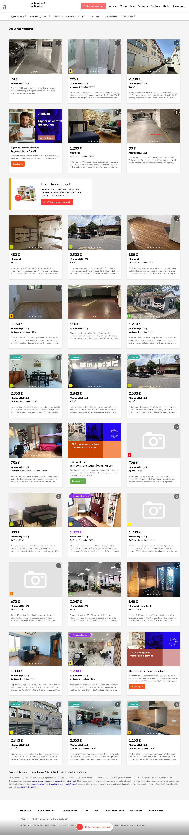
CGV (96, 810)
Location (23, 771)
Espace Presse (156, 810)
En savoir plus (78, 481)
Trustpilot (62, 819)
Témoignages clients (114, 810)
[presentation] (11, 57)
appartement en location (54, 784)
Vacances (143, 6)
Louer (133, 6)
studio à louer (70, 784)
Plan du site (25, 810)
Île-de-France (37, 771)
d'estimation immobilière (27, 787)
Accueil (12, 771)
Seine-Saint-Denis (55, 771)
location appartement (53, 781)
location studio (71, 781)
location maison (38, 781)
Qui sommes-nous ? (46, 810)
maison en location (36, 784)
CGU (85, 810)
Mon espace (179, 6)
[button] (34, 70)
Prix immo (155, 6)
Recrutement (136, 810)
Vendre (123, 6)
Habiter (167, 6)
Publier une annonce (93, 6)
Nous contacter (69, 810)
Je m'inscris (18, 164)
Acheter (113, 6)
